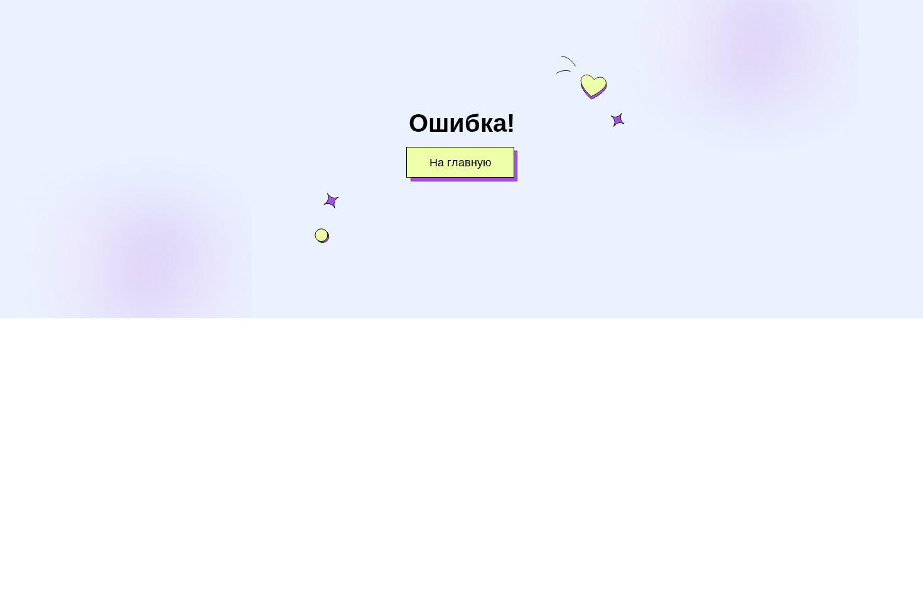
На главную (460, 163)
